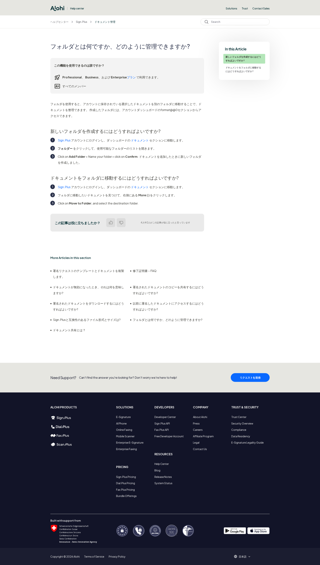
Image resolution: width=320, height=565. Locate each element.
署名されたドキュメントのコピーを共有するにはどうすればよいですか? (168, 290)
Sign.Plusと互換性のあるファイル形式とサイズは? (87, 320)
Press (196, 423)
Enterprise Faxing (126, 449)
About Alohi (200, 417)
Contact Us (200, 449)
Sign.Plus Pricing (126, 476)
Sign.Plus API (162, 423)
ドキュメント (140, 140)
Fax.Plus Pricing (125, 489)
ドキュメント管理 (105, 21)
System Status (163, 483)
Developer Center (165, 417)
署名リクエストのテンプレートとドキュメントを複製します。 (88, 274)
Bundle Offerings (126, 496)
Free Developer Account (169, 436)
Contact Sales (261, 8)
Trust (245, 8)
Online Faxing (124, 429)
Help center (77, 8)
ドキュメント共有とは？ (69, 330)
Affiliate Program (203, 436)
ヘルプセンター (59, 21)
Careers (198, 429)
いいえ (121, 222)
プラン (131, 77)
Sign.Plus (81, 21)
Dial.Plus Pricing (125, 483)
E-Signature (123, 417)
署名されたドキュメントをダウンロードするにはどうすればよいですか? (88, 306)
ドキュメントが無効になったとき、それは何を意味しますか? (88, 290)
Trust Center (238, 417)
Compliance (238, 429)
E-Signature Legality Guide (247, 442)
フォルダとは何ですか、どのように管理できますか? (167, 320)
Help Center (161, 463)
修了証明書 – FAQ (144, 271)
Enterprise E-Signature (130, 442)
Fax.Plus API (161, 429)
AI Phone (121, 423)
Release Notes (163, 476)
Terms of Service (94, 556)
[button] (244, 556)
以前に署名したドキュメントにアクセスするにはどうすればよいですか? (168, 306)
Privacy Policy (117, 556)
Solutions (231, 8)
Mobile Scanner (125, 436)
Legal (196, 442)
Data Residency (240, 436)
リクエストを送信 (250, 377)
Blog (157, 470)
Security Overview (242, 423)
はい (110, 222)
